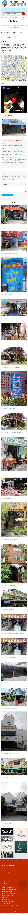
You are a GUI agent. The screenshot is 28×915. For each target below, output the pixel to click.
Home (2, 17)
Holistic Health (4, 897)
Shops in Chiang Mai (5, 909)
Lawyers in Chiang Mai (6, 903)
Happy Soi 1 (9, 683)
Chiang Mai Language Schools (7, 899)
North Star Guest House (11, 708)
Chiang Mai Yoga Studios (6, 881)
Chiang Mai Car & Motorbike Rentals (8, 893)
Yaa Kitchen (8, 227)
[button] (14, 66)
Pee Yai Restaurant (10, 408)
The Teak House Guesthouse (13, 367)
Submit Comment (7, 195)
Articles (16, 862)
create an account (9, 25)
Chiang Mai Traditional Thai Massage (8, 879)
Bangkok (15, 889)
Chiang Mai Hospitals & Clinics (7, 895)
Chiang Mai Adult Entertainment (7, 889)
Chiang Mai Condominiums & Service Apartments (10, 905)
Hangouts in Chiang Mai (6, 872)
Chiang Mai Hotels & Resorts (7, 875)
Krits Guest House (10, 585)
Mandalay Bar (9, 753)
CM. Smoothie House (11, 474)
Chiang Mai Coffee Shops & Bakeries (8, 870)
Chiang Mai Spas (5, 877)
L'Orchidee (8, 498)
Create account (7, 860)
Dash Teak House (10, 343)
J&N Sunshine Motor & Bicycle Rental (15, 633)
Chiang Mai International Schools (8, 901)
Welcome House (10, 318)
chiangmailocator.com (7, 913)
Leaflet (14, 80)
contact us (16, 27)
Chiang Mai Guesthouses (6, 873)
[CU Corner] (14, 127)
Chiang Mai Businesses (6, 907)
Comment (4, 184)
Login (2, 25)
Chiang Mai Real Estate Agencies (8, 887)
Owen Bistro (9, 294)
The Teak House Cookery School (14, 432)
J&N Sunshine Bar (10, 657)
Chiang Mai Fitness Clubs (6, 883)
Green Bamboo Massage (12, 539)
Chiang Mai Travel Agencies (7, 891)
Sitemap (12, 862)
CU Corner (23, 17)
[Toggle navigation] (4, 9)
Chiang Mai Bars (15, 17)
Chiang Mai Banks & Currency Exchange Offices (10, 911)
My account (13, 860)
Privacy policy (23, 860)
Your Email (4, 173)
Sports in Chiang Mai (5, 885)
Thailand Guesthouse (11, 609)
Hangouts (7, 17)
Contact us (18, 860)
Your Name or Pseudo (7, 167)
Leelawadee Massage (11, 253)
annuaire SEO (24, 913)
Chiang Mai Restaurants (6, 868)
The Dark (8, 823)
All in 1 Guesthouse (10, 777)
